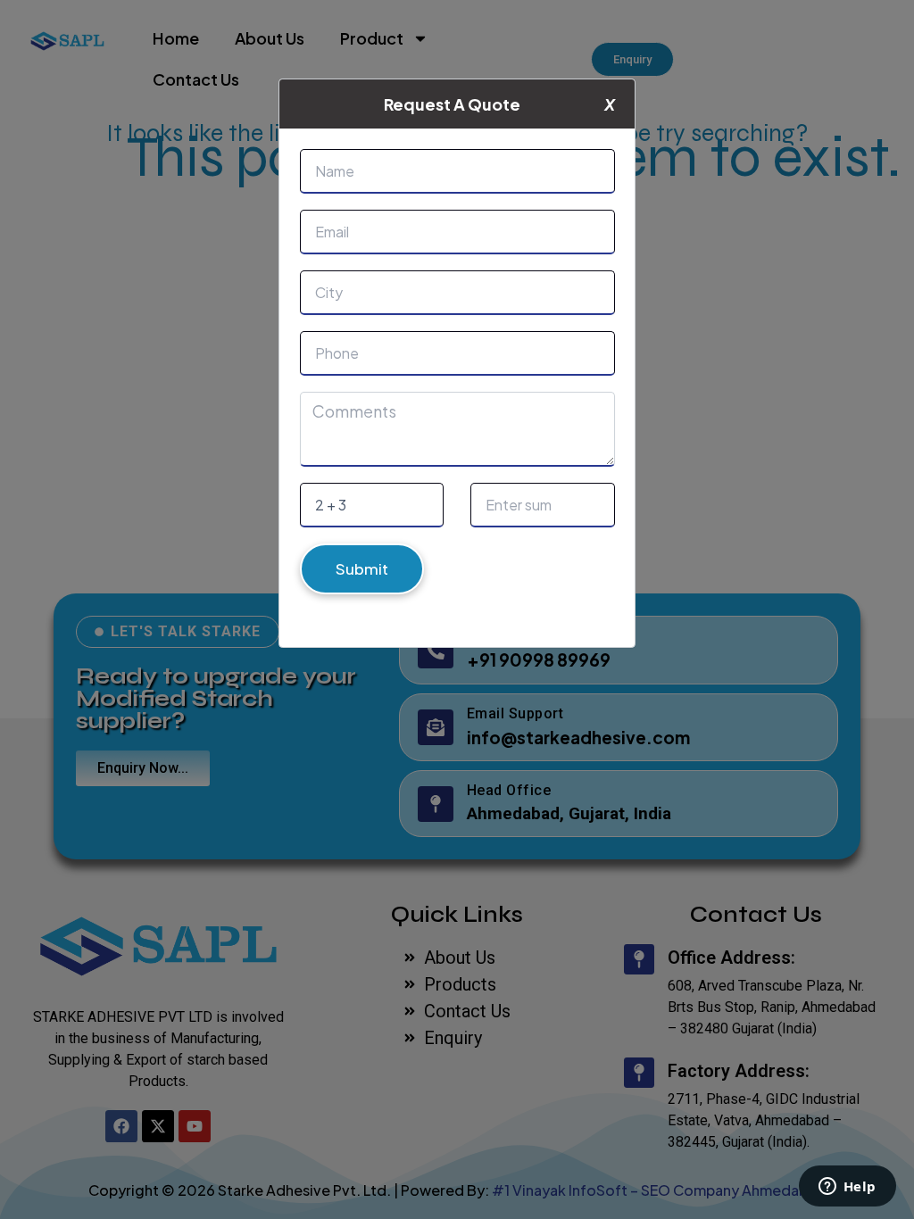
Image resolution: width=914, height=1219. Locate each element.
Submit (362, 568)
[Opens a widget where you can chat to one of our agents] (847, 1187)
